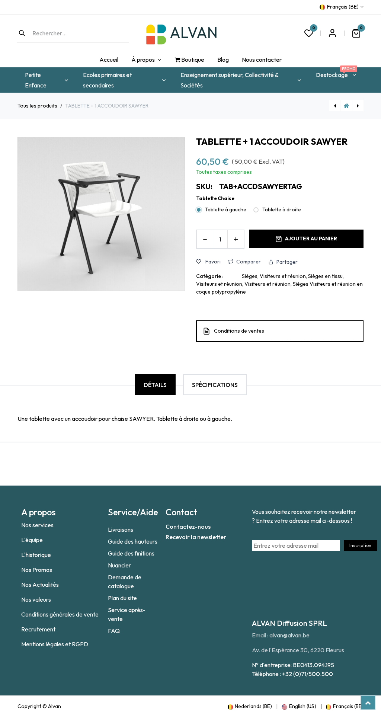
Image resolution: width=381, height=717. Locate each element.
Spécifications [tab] (215, 384)
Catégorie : (209, 276)
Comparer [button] (248, 261)
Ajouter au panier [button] (311, 238)
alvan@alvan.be (289, 635)
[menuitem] (109, 60)
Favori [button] (212, 261)
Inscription (360, 545)
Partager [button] (287, 262)
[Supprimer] (205, 239)
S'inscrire (332, 33)
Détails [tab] (155, 384)
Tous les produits (37, 105)
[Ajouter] (236, 239)
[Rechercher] (22, 33)
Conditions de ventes (239, 330)
